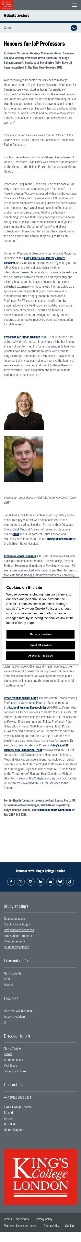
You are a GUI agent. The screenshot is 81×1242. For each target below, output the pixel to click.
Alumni (8, 984)
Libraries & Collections (18, 1011)
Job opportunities (15, 1071)
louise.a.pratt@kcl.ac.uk (56, 810)
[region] (40, 621)
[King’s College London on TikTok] (70, 882)
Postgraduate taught (17, 924)
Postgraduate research (19, 930)
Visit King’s (10, 1065)
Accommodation (14, 1016)
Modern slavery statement (21, 1225)
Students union (13, 1060)
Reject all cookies (40, 645)
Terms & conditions (16, 1219)
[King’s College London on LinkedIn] (40, 882)
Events (8, 1054)
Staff (7, 979)
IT (5, 1022)
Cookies (70, 1225)
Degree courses (14, 918)
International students (18, 935)
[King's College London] (40, 1173)
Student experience (16, 947)
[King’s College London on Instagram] (31, 882)
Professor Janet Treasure (20, 556)
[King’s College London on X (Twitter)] (21, 882)
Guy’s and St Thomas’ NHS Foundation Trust (36, 747)
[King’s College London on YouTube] (50, 882)
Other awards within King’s (21, 698)
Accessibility (51, 1225)
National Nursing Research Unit (28, 707)
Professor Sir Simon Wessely (22, 337)
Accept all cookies (40, 655)
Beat (16, 534)
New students (12, 973)
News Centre (12, 1048)
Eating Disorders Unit (60, 539)
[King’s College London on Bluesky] (60, 882)
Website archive (16, 15)
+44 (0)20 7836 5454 (17, 1097)
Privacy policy (43, 1219)
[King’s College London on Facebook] (11, 882)
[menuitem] (40, 919)
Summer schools (14, 941)
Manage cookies (40, 634)
